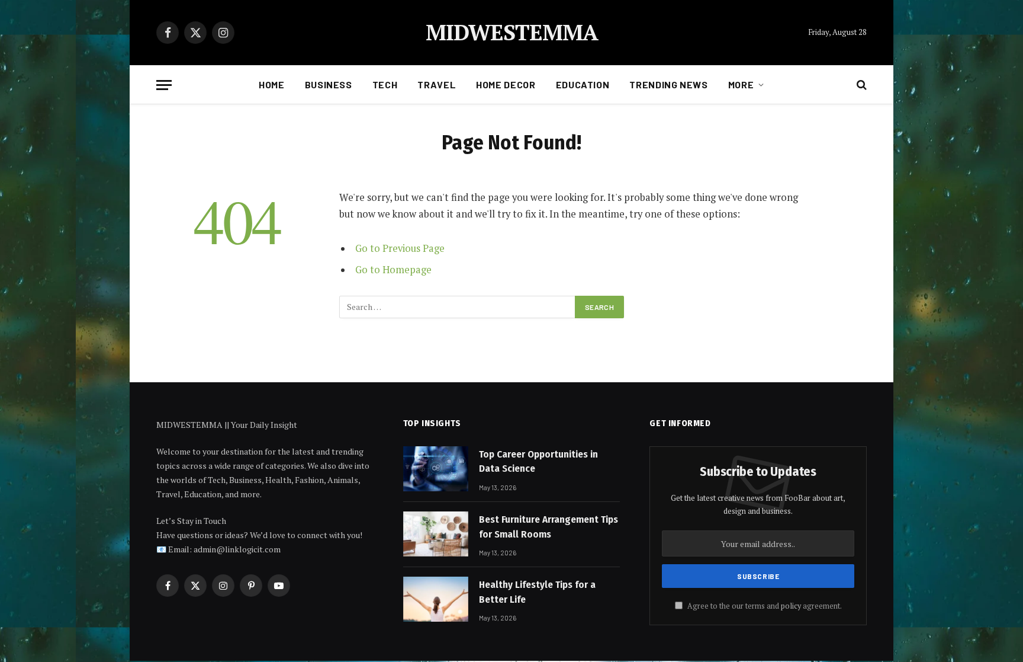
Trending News (668, 84)
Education (583, 84)
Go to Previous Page (400, 248)
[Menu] (164, 85)
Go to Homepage (393, 269)
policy (791, 606)
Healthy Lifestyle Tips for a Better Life (537, 591)
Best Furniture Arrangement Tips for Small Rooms (548, 526)
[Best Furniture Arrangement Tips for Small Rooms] (435, 534)
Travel (436, 84)
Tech (385, 84)
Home (272, 84)
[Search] (860, 85)
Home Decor (505, 84)
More (741, 84)
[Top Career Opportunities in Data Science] (435, 468)
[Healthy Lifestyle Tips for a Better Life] (435, 599)
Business (328, 84)
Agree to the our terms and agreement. (764, 606)
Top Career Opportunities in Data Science (538, 461)
